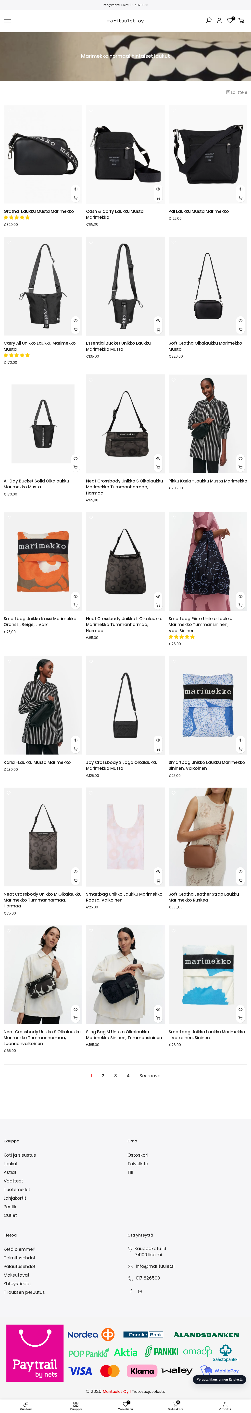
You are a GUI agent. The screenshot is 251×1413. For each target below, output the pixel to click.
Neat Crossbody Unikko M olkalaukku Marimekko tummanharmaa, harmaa (43, 900)
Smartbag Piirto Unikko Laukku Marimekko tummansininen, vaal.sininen (200, 625)
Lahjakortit (15, 1198)
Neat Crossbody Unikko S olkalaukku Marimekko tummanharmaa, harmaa (124, 487)
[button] (17, 217)
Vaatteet (13, 1181)
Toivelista (137, 1164)
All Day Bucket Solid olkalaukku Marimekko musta (36, 484)
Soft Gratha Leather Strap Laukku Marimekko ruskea (204, 897)
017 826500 (139, 5)
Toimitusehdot (20, 1258)
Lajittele (239, 92)
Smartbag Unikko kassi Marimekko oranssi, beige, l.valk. (40, 621)
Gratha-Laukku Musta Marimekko (39, 211)
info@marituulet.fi (116, 5)
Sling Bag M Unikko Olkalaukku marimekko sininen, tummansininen (124, 1035)
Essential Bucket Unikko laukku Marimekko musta (118, 346)
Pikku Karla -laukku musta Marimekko (208, 481)
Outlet (10, 1215)
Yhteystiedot (17, 1284)
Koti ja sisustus (20, 1155)
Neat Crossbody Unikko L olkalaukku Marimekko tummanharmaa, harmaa (124, 625)
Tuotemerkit (17, 1189)
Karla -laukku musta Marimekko (37, 762)
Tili (130, 1172)
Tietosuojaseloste (148, 1391)
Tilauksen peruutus (24, 1292)
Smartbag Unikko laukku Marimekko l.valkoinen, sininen (207, 1035)
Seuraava (150, 1076)
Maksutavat (16, 1275)
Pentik (10, 1207)
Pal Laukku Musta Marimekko (199, 211)
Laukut (11, 1164)
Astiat (10, 1172)
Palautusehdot (20, 1266)
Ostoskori (137, 1155)
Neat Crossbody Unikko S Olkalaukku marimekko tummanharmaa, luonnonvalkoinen (42, 1038)
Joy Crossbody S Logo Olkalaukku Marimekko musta (122, 765)
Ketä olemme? (19, 1249)
